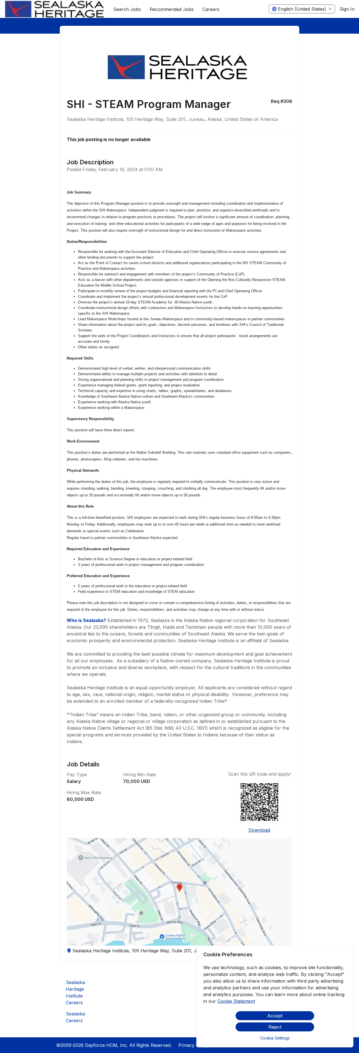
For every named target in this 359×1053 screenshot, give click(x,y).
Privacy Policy (193, 1045)
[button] (179, 892)
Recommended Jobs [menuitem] (172, 9)
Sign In (347, 9)
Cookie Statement (236, 1001)
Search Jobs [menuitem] (127, 9)
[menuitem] (54, 9)
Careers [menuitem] (210, 9)
